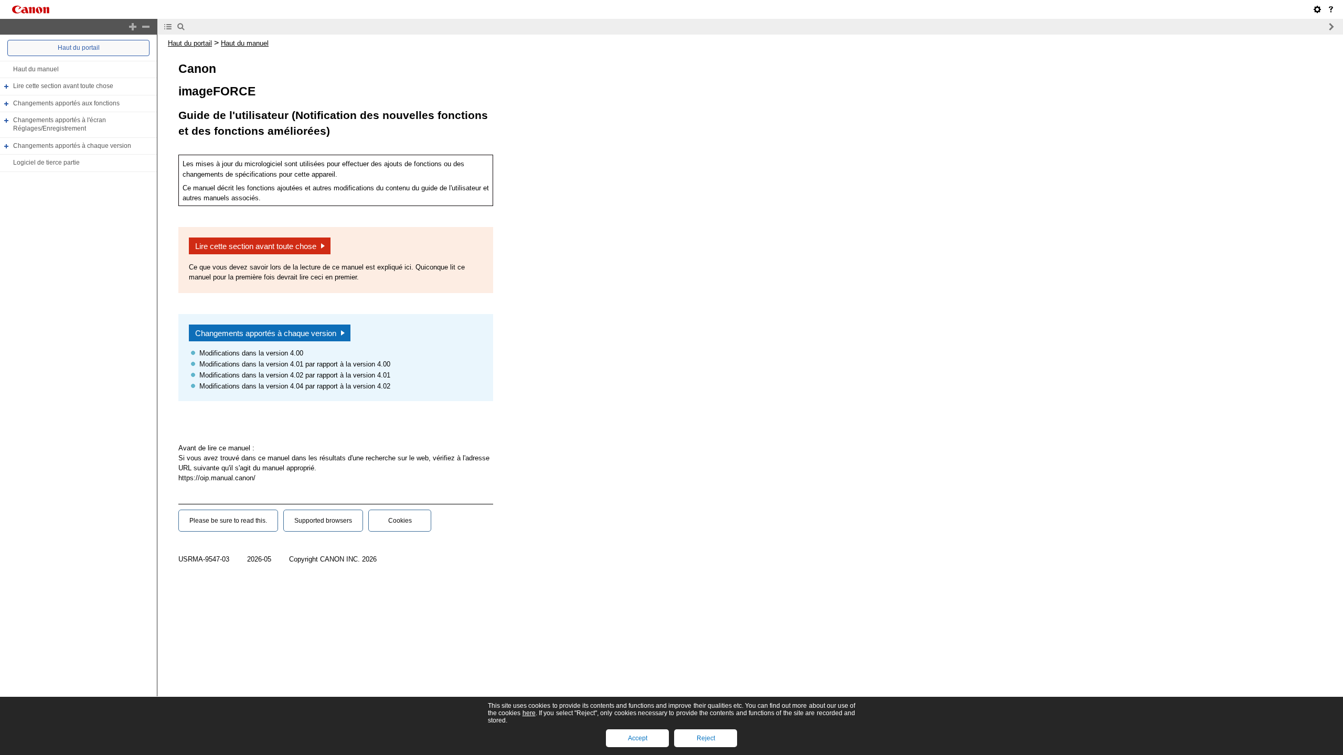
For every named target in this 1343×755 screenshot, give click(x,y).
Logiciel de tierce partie (46, 162)
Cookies (400, 520)
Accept (637, 738)
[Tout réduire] (146, 27)
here (529, 713)
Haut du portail (79, 47)
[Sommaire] (168, 27)
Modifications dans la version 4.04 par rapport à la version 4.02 (294, 386)
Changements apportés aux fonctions (66, 103)
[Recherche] (181, 27)
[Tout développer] (132, 27)
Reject (706, 738)
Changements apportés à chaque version (72, 145)
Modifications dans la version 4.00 (251, 353)
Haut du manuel (36, 69)
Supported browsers (323, 520)
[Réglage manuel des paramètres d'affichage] (1317, 9)
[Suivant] (1331, 27)
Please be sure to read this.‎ (228, 520)
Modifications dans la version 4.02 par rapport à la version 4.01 (294, 375)
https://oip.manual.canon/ (216, 478)
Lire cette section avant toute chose (63, 86)
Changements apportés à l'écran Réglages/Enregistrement (59, 125)
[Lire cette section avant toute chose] (1331, 9)
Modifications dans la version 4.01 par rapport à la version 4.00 (294, 364)
